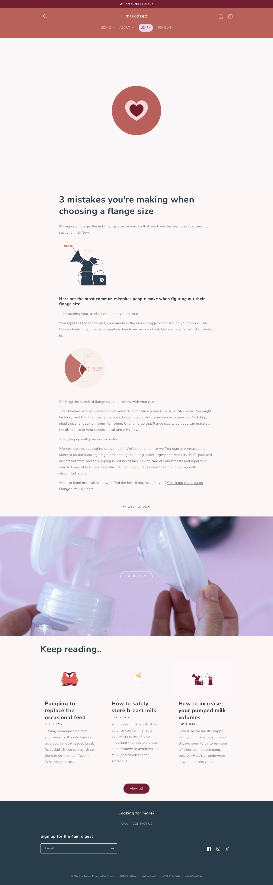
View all (136, 788)
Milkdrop (86, 876)
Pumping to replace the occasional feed (65, 710)
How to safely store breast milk (134, 707)
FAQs (124, 824)
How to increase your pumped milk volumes (202, 710)
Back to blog (139, 506)
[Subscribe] (112, 848)
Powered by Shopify (104, 876)
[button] (45, 16)
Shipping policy (193, 876)
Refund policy (128, 876)
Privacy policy (149, 876)
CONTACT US (142, 824)
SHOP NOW (136, 576)
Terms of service (170, 876)
